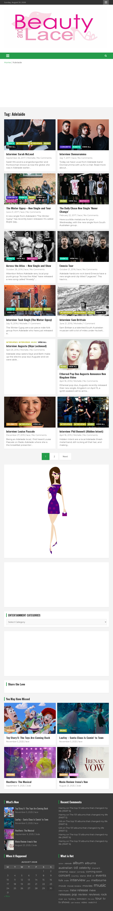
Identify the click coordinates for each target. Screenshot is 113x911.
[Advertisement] (56, 84)
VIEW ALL (11, 147)
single (61, 899)
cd (76, 868)
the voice (91, 899)
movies (87, 885)
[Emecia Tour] (83, 246)
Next (65, 456)
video (84, 902)
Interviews (22, 143)
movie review (74, 886)
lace (74, 158)
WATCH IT (11, 201)
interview (77, 880)
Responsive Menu (106, 2)
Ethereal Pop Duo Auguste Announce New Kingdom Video (83, 375)
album (78, 863)
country (75, 876)
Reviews (74, 775)
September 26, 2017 (15, 158)
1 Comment (35, 323)
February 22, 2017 (68, 215)
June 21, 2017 (12, 212)
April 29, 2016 (12, 350)
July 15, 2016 (12, 323)
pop (74, 894)
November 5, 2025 (15, 741)
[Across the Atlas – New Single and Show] (30, 246)
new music (64, 890)
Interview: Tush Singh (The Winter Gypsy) (29, 320)
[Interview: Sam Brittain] (83, 300)
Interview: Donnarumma (73, 154)
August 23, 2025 (67, 785)
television (82, 899)
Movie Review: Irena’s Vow (73, 782)
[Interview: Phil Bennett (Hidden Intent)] (83, 412)
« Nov (7, 896)
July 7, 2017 (65, 158)
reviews (94, 894)
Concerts (65, 147)
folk (61, 880)
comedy (81, 872)
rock (104, 894)
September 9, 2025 (15, 785)
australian (65, 867)
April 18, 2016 (66, 381)
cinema (63, 871)
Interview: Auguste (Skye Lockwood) (26, 346)
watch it (92, 902)
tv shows (64, 902)
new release (79, 890)
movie (62, 886)
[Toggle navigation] (7, 56)
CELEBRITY (12, 424)
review (83, 894)
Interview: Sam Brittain (73, 320)
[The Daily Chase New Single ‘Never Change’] (83, 188)
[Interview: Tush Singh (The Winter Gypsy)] (30, 300)
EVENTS (10, 143)
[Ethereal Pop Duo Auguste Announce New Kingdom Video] (83, 354)
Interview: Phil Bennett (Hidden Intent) (81, 431)
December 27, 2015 (15, 435)
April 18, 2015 (66, 435)
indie (66, 880)
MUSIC (47, 143)
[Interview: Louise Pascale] (30, 412)
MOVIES (10, 730)
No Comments (44, 158)
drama (83, 876)
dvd (89, 875)
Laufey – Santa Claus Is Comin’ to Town (81, 738)
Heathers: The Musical (18, 782)
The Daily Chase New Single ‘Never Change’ (79, 209)
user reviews (75, 903)
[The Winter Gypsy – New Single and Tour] (30, 188)
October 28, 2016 (14, 269)
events (101, 875)
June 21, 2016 (66, 323)
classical (72, 872)
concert (64, 875)
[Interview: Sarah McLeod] (30, 134)
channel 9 (96, 868)
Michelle (31, 158)
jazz (88, 880)
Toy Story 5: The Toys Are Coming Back (28, 738)
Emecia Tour (66, 266)
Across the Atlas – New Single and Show (28, 266)
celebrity (85, 867)
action (61, 864)
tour (98, 898)
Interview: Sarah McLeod (20, 154)
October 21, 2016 (67, 269)
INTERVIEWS (36, 143)
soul (65, 899)
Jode (28, 785)
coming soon (94, 871)
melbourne (98, 880)
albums (90, 863)
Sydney (72, 899)
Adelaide (68, 863)
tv (104, 898)
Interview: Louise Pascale (20, 431)
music (100, 885)
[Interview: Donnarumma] (83, 134)
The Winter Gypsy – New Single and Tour (28, 208)
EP (93, 876)
